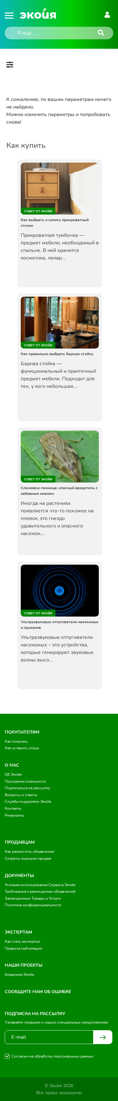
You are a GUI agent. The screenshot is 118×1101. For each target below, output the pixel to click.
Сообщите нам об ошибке (38, 992)
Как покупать (16, 741)
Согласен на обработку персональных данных (52, 1056)
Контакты (13, 808)
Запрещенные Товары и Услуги (33, 898)
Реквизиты (14, 815)
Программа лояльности (25, 781)
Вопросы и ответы (21, 794)
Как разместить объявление (29, 851)
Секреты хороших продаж (28, 858)
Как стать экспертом (22, 941)
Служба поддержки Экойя (28, 801)
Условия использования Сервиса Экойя (40, 884)
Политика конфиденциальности (33, 905)
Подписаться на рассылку (27, 788)
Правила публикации (23, 948)
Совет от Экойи (38, 211)
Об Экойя (13, 774)
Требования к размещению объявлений (40, 891)
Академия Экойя (19, 974)
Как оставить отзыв (22, 748)
